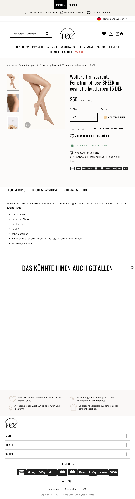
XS (75, 117)
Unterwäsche (34, 47)
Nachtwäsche (69, 47)
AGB (84, 489)
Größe (73, 109)
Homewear (87, 47)
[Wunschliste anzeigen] (104, 34)
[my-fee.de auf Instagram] (69, 482)
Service (9, 445)
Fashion (101, 47)
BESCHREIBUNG (16, 189)
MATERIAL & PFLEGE (75, 189)
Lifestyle (114, 47)
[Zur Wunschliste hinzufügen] (62, 282)
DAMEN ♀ (60, 5)
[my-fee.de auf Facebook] (63, 482)
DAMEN (8, 436)
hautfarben (116, 117)
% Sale (80, 52)
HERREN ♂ (74, 5)
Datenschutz (71, 489)
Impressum (54, 489)
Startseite (11, 65)
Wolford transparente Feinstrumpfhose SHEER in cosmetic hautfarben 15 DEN (33, 362)
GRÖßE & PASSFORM (44, 189)
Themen (54, 52)
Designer (67, 52)
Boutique (10, 454)
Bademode (52, 47)
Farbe (104, 109)
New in (19, 47)
